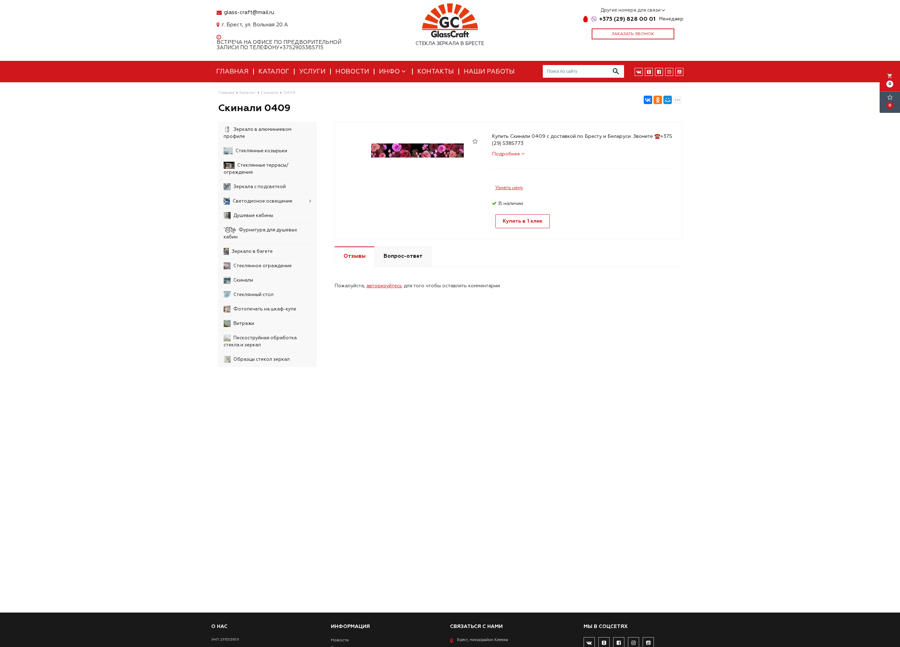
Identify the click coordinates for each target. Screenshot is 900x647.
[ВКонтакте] (648, 100)
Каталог (273, 72)
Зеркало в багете (252, 251)
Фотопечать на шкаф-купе (264, 309)
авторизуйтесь (384, 286)
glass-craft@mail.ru (249, 12)
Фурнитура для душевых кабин (260, 233)
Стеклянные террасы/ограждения (256, 168)
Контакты (435, 72)
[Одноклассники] (658, 100)
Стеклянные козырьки (261, 151)
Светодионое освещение (262, 201)
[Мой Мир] (667, 100)
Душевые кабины (253, 215)
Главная (232, 72)
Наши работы (489, 72)
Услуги (312, 72)
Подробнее (506, 154)
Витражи (243, 323)
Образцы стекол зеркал (261, 359)
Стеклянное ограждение (262, 266)
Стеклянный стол (253, 294)
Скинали (243, 280)
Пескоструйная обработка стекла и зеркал (260, 341)
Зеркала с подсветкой (259, 187)
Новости (352, 72)
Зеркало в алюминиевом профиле (257, 133)
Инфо (390, 72)
